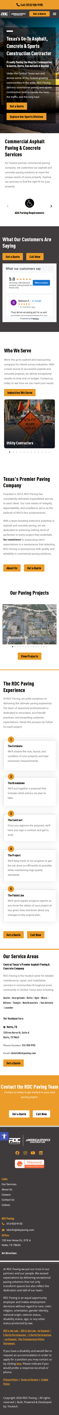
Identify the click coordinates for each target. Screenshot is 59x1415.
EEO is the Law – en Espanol (35, 1330)
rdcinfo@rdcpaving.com (23, 1053)
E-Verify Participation (14, 1334)
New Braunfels (30, 1002)
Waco (44, 997)
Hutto (30, 997)
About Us (7, 1190)
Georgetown (18, 997)
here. (19, 1363)
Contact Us (8, 1200)
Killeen (7, 1002)
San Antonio (46, 1002)
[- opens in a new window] (17, 1152)
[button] (4, 1136)
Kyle (37, 997)
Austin (6, 997)
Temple (17, 1002)
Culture (6, 1205)
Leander (9, 1007)
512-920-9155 (28, 1045)
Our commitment (12, 539)
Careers (6, 1195)
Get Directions (9, 1253)
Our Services (9, 1184)
